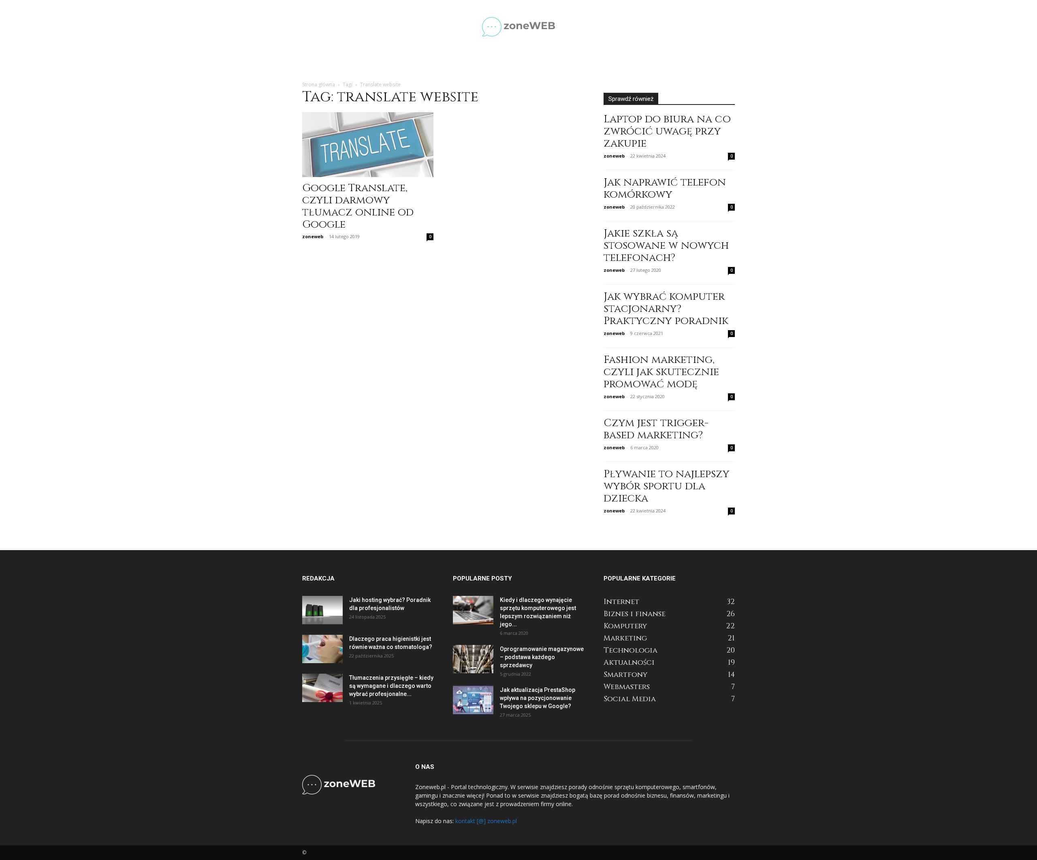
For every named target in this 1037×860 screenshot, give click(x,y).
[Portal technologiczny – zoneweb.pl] (518, 26)
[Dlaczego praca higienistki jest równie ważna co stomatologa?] (322, 649)
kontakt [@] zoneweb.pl (486, 821)
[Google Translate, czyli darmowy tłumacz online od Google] (367, 144)
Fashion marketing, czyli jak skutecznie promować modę (661, 372)
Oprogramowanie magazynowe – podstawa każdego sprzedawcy (542, 657)
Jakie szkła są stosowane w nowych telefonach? (666, 245)
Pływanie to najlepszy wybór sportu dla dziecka (667, 486)
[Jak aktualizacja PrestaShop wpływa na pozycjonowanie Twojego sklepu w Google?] (473, 700)
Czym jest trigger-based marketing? (656, 429)
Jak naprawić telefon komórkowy (665, 188)
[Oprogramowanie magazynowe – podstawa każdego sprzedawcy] (473, 659)
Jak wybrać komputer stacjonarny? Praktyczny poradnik (666, 309)
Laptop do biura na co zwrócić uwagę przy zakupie (667, 131)
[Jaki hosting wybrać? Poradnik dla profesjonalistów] (322, 610)
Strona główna (318, 84)
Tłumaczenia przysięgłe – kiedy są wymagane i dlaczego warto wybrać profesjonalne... (391, 685)
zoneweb (312, 236)
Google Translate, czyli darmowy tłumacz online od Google (358, 206)
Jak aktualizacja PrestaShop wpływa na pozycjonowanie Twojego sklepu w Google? (537, 698)
